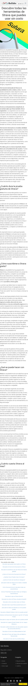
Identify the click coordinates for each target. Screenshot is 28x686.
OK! (23, 683)
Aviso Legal (5, 666)
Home (3, 661)
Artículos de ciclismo (21, 663)
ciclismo (18, 666)
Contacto (4, 663)
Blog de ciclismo (20, 661)
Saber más (4, 652)
